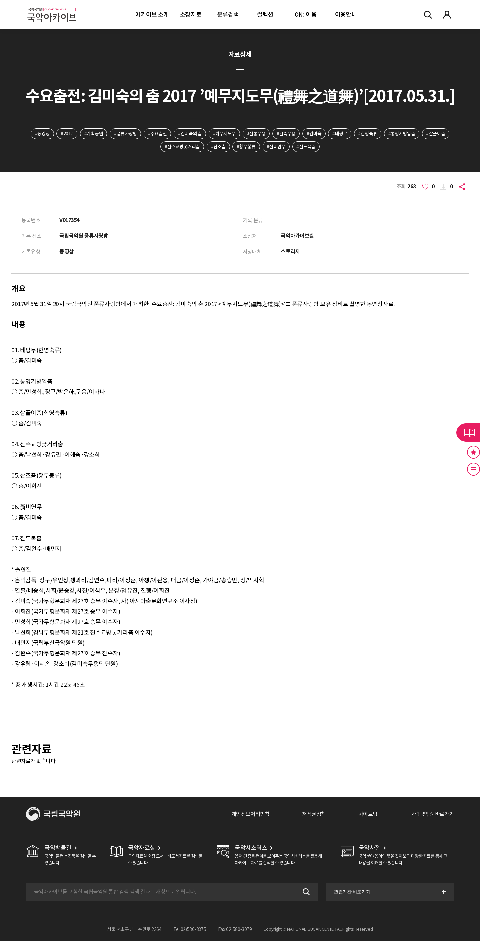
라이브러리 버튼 (468, 432)
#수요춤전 (157, 134)
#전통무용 (256, 134)
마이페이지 (447, 15)
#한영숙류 (367, 134)
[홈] (52, 6)
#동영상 (42, 134)
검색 (305, 891)
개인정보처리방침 (250, 814)
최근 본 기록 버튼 (473, 469)
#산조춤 (218, 147)
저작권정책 (314, 814)
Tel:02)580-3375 (189, 929)
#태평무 (339, 134)
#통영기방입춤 (401, 134)
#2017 (67, 134)
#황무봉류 (246, 147)
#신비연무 (276, 147)
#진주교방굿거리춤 (182, 147)
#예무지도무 (224, 134)
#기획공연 (93, 134)
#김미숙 (314, 134)
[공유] (463, 186)
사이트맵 (368, 814)
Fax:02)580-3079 (235, 929)
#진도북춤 (305, 147)
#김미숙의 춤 (190, 134)
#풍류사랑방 (125, 134)
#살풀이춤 (435, 134)
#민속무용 (286, 134)
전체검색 (428, 15)
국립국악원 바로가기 (432, 814)
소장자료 (190, 14)
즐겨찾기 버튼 (473, 452)
